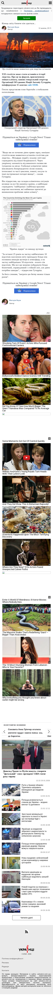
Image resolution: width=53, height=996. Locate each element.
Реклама (5, 963)
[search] (3, 3)
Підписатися (29, 145)
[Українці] (26, 3)
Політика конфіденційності (12, 959)
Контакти (5, 970)
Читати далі (26, 917)
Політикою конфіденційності (36, 11)
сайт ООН (32, 85)
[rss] (26, 931)
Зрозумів (26, 18)
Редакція (5, 966)
